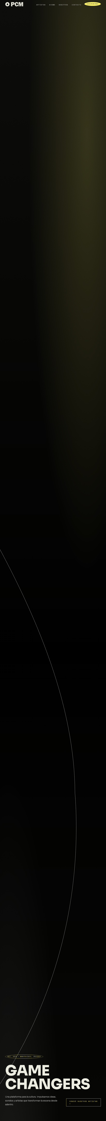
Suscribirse (93, 4)
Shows (52, 5)
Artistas (41, 5)
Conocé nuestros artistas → (83, 1102)
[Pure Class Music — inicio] (14, 4)
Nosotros (63, 5)
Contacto (76, 5)
